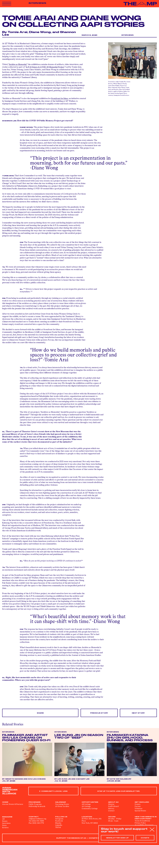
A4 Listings (86, 806)
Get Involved (142, 802)
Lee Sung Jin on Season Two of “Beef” (78, 736)
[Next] (154, 60)
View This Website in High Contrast (146, 817)
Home (5, 802)
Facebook (59, 821)
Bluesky (58, 823)
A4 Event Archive (62, 806)
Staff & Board (113, 806)
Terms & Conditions (142, 821)
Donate (137, 804)
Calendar (60, 802)
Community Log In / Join (54, 791)
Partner (138, 806)
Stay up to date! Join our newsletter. (118, 791)
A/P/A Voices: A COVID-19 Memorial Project (45, 67)
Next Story (138, 713)
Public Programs (35, 804)
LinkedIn (58, 825)
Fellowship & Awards (37, 806)
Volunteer (138, 809)
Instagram (59, 819)
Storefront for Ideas (59, 99)
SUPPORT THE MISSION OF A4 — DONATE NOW (79, 838)
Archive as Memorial (17, 64)
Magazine (7, 817)
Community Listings (90, 809)
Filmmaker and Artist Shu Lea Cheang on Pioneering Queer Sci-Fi (26, 738)
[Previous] (111, 60)
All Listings (86, 804)
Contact (111, 811)
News (4, 825)
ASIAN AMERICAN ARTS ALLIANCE (9, 791)
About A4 (113, 802)
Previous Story (99, 713)
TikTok (58, 827)
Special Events (140, 811)
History (111, 809)
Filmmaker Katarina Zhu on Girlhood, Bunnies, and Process (130, 738)
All (3, 819)
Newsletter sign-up (117, 838)
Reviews (5, 828)
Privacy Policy (140, 823)
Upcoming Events (62, 804)
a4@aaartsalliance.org (37, 819)
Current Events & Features (12, 804)
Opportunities (90, 802)
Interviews (37, 3)
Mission (111, 804)
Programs (35, 802)
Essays (4, 821)
